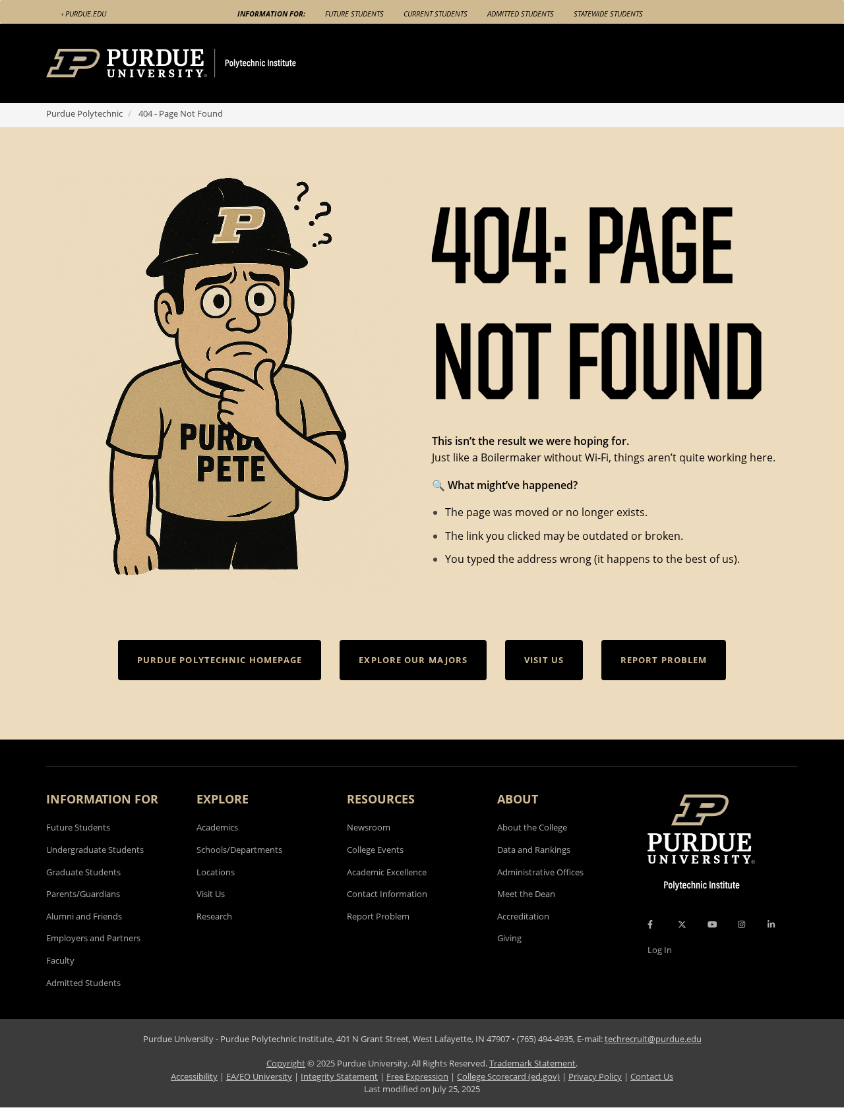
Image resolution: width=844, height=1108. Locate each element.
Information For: (271, 13)
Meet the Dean (526, 894)
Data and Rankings (533, 850)
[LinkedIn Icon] (771, 924)
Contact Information (387, 894)
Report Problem (378, 916)
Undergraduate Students (95, 850)
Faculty (60, 960)
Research (214, 916)
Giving (509, 938)
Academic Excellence (387, 872)
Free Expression (417, 1076)
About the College (532, 827)
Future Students (354, 13)
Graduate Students (83, 872)
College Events (375, 850)
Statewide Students (608, 13)
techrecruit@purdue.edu (653, 1039)
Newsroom (368, 827)
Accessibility (194, 1076)
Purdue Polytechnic (84, 113)
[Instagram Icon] (741, 924)
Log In (660, 950)
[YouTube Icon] (712, 924)
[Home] (196, 63)
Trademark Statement (532, 1063)
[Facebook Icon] (650, 924)
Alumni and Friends (84, 916)
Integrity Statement (339, 1076)
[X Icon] (683, 924)
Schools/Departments (239, 850)
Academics (217, 827)
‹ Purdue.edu (83, 13)
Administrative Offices (540, 872)
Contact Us (651, 1076)
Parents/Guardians (83, 894)
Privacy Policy (595, 1076)
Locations (215, 872)
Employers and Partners (93, 938)
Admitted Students (520, 13)
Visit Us (210, 894)
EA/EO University (259, 1076)
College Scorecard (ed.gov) (508, 1076)
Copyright (285, 1063)
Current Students (435, 13)
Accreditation (523, 916)
